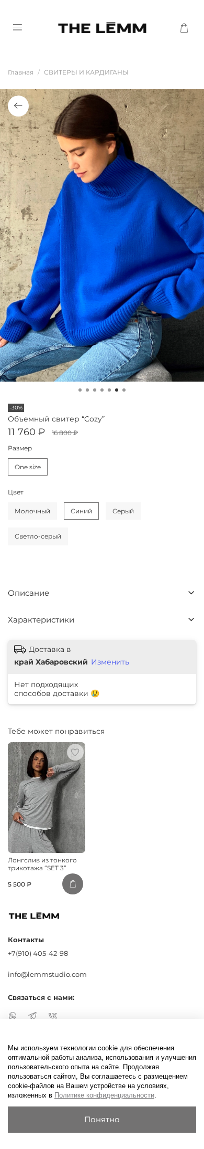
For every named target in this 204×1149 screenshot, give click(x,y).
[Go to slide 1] (80, 390)
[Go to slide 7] (124, 390)
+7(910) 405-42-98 (38, 953)
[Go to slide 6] (116, 390)
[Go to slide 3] (94, 390)
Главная (20, 72)
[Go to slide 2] (87, 390)
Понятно (102, 1119)
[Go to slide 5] (109, 390)
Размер (20, 448)
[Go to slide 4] (102, 390)
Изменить (110, 662)
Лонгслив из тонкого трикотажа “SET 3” (42, 864)
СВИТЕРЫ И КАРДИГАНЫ (86, 72)
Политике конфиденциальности (104, 1095)
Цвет (16, 492)
